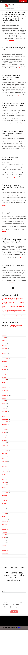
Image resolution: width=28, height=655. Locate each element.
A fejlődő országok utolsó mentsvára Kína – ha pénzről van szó (13, 187)
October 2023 (4, 424)
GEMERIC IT (21, 627)
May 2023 (4, 437)
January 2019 (4, 524)
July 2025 (4, 369)
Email (3, 596)
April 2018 (4, 545)
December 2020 (5, 490)
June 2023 (4, 434)
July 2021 (4, 474)
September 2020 (5, 498)
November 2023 (5, 421)
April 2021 (4, 479)
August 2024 (4, 398)
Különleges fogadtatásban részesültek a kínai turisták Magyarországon (11, 77)
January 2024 (4, 416)
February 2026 (5, 350)
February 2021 (5, 484)
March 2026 (4, 348)
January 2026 (4, 353)
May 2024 (4, 406)
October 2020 (4, 495)
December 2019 (5, 521)
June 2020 (4, 505)
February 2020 (5, 516)
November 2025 (5, 358)
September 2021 (5, 471)
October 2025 (4, 361)
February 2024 (5, 413)
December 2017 (5, 550)
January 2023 (4, 448)
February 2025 (5, 382)
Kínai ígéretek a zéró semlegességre (10, 158)
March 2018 (4, 547)
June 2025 (4, 371)
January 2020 (4, 519)
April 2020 (4, 511)
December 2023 (5, 419)
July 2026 (4, 337)
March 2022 (4, 461)
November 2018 (5, 529)
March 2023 (4, 442)
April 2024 (4, 408)
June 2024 (4, 403)
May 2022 (4, 455)
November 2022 (5, 450)
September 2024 (5, 395)
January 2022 (4, 466)
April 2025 (4, 377)
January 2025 (4, 385)
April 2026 (4, 345)
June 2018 (4, 540)
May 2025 (4, 374)
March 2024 (4, 411)
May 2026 (4, 343)
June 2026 (4, 340)
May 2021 (4, 477)
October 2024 (4, 392)
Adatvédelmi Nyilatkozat (14, 622)
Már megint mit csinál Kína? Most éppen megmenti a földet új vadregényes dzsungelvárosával (14, 241)
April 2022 (4, 458)
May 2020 (4, 508)
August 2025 (4, 366)
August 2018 (4, 534)
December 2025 (5, 356)
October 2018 (4, 532)
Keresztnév (4, 591)
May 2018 (4, 542)
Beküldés (14, 611)
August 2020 (4, 500)
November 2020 (5, 492)
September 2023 (5, 427)
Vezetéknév (4, 585)
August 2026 (4, 335)
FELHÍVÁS (7, 213)
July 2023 (4, 432)
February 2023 (5, 445)
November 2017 (5, 553)
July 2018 (4, 537)
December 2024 (5, 387)
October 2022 (4, 453)
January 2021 (4, 487)
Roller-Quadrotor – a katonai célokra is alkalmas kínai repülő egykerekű (12, 133)
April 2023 (4, 440)
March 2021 (4, 482)
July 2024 (4, 400)
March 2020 (4, 513)
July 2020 (4, 503)
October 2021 (4, 469)
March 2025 (4, 379)
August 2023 (4, 429)
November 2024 (5, 390)
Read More (11, 40)
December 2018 (5, 526)
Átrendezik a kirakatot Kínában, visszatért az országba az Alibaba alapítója (13, 105)
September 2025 (5, 364)
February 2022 (5, 463)
